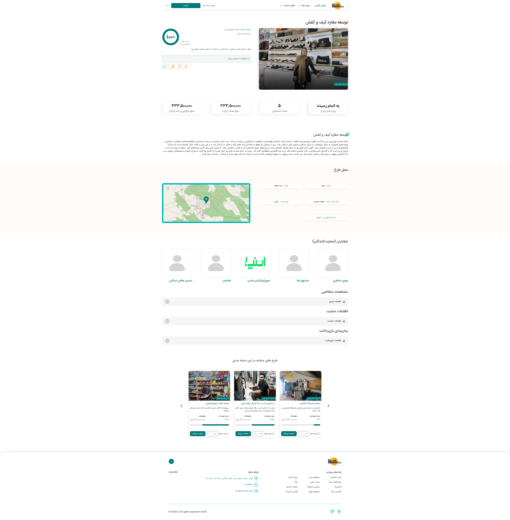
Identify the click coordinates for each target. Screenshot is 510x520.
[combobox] (306, 433)
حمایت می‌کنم (289, 433)
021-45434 (248, 484)
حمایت (185, 5)
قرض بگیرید (320, 5)
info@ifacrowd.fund (244, 491)
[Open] (301, 434)
